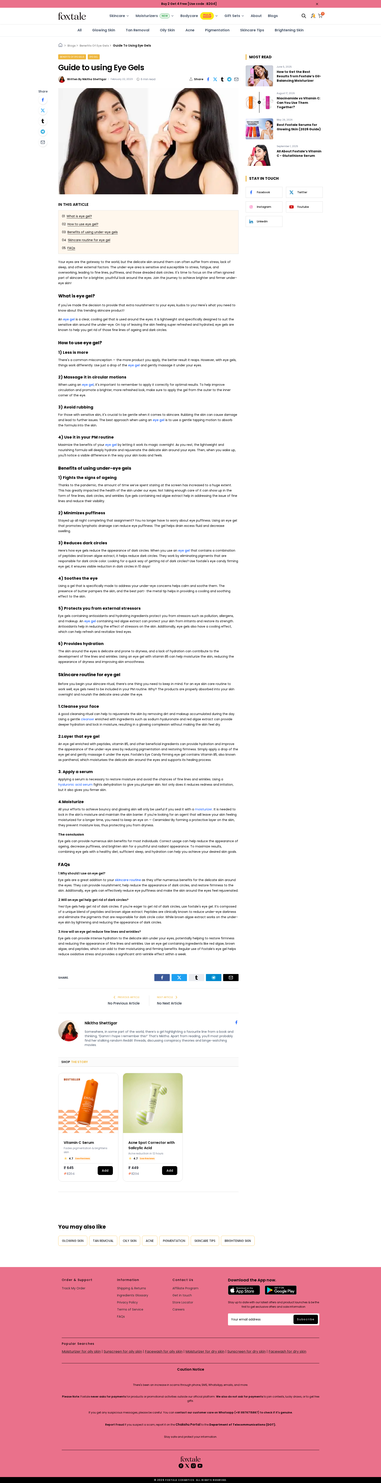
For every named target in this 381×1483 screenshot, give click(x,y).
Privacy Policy (127, 1302)
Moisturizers (147, 15)
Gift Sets (232, 15)
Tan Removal (137, 30)
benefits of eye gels (72, 57)
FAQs (71, 248)
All (79, 30)
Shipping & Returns (131, 1288)
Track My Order (73, 1288)
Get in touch (182, 1295)
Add (105, 1170)
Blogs (273, 15)
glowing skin (103, 30)
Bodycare (189, 15)
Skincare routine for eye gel (89, 240)
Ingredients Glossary (132, 1295)
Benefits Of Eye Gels (94, 46)
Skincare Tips (252, 30)
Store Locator (182, 1302)
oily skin (167, 30)
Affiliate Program (185, 1288)
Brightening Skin (289, 30)
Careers (178, 1309)
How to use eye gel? (82, 224)
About (256, 15)
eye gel (94, 57)
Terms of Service (130, 1309)
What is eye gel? (79, 216)
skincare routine (128, 880)
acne (189, 30)
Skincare (117, 15)
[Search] (303, 16)
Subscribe (305, 1319)
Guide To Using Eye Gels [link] (132, 45)
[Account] (313, 16)
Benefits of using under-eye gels (92, 232)
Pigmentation (217, 30)
